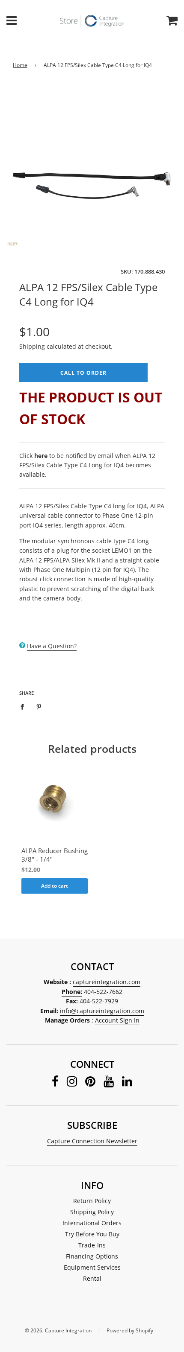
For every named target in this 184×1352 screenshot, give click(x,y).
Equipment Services (92, 1267)
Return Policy (92, 1201)
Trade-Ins (92, 1245)
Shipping (32, 346)
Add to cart (54, 885)
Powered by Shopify (130, 1330)
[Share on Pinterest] (39, 706)
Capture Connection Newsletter (92, 1141)
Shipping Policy (92, 1212)
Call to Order (83, 372)
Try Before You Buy (92, 1234)
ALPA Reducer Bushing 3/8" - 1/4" (54, 855)
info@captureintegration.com (102, 1011)
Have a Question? (52, 646)
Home (20, 65)
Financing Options (92, 1256)
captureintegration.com (106, 982)
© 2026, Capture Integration (58, 1330)
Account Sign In (117, 1020)
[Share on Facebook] (24, 706)
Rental (92, 1278)
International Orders (92, 1223)
